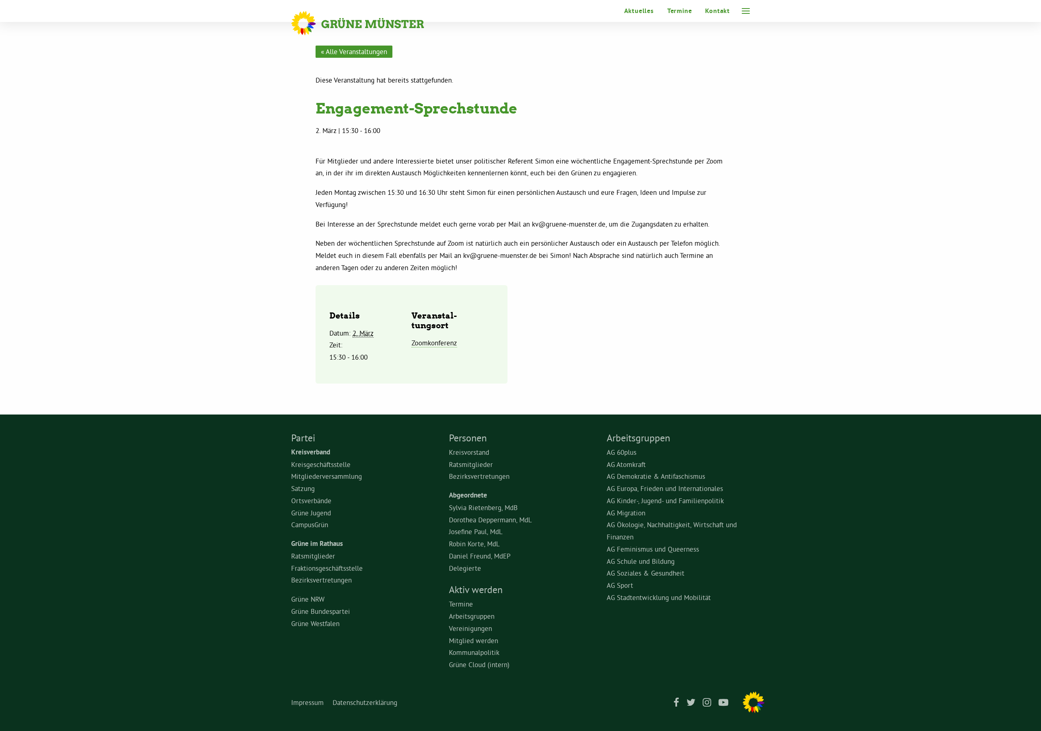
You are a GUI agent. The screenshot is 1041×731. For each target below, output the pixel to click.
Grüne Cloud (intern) (479, 664)
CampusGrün (309, 524)
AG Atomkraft (626, 464)
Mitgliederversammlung (326, 476)
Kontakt (717, 11)
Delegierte (465, 568)
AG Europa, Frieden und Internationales (665, 488)
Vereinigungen (470, 628)
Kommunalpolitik (474, 652)
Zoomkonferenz (434, 342)
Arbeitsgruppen (471, 616)
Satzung (303, 488)
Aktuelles (639, 11)
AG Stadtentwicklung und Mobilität (659, 597)
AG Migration (626, 512)
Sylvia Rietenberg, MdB (483, 507)
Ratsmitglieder (313, 556)
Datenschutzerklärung (365, 702)
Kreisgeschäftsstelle (321, 464)
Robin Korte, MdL (474, 543)
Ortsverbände (311, 500)
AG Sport (620, 585)
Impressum (307, 702)
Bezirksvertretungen (321, 580)
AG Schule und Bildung (641, 561)
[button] (745, 11)
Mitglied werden (473, 640)
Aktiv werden (476, 589)
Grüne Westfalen (315, 623)
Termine (679, 11)
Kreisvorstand (469, 452)
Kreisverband (310, 451)
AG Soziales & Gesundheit (645, 573)
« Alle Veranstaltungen (354, 51)
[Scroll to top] (1024, 713)
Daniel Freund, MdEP (480, 556)
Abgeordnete (468, 495)
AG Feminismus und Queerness (653, 549)
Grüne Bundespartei (320, 611)
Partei (303, 438)
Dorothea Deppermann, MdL (490, 519)
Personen (468, 438)
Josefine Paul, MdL (476, 531)
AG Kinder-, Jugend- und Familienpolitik (665, 500)
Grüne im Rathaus (317, 543)
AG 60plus (621, 452)
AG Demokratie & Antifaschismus (656, 476)
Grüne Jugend (311, 512)
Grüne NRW (307, 599)
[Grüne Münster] (368, 23)
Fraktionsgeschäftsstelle (327, 568)
